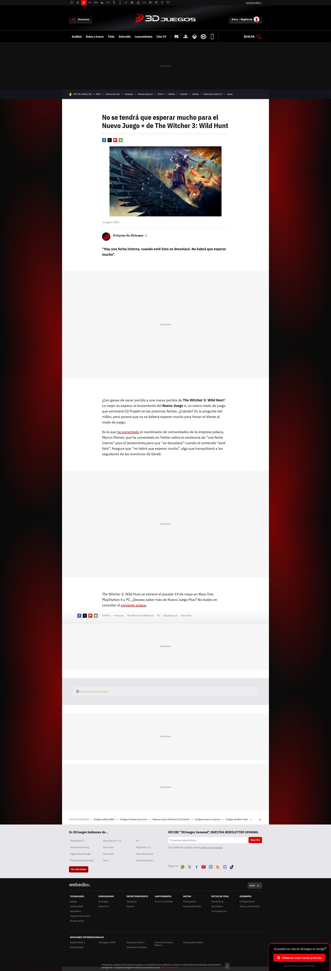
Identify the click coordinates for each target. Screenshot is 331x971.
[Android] (212, 36)
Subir (252, 885)
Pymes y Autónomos (249, 906)
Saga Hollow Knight (80, 853)
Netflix (171, 94)
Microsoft (108, 853)
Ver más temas (78, 869)
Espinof (130, 906)
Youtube (203, 866)
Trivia (111, 36)
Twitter (110, 140)
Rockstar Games (145, 860)
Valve (230, 94)
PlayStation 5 (77, 840)
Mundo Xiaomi (77, 920)
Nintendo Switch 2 (213, 94)
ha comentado (128, 432)
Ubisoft (183, 94)
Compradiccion (219, 911)
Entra (235, 19)
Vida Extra (103, 906)
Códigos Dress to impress (207, 819)
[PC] (176, 36)
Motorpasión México (193, 942)
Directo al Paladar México (164, 944)
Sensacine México (135, 942)
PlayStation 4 (170, 615)
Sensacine (132, 901)
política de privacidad (212, 847)
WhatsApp (182, 866)
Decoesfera (217, 906)
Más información (169, 967)
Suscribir (255, 839)
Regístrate (246, 19)
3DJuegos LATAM (107, 942)
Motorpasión (189, 901)
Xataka (73, 901)
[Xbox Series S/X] (194, 36)
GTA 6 (160, 94)
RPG (98, 94)
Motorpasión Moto (192, 906)
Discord (225, 866)
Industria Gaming (79, 847)
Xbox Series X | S (112, 840)
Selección (125, 36)
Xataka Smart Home (80, 916)
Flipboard (115, 140)
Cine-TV (161, 36)
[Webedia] (79, 884)
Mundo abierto (145, 94)
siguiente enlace (133, 605)
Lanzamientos (143, 36)
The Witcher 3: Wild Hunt (140, 615)
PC (158, 615)
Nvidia (195, 94)
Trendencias (217, 901)
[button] (130, 235)
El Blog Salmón (247, 901)
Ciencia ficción (112, 94)
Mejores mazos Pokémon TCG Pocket (171, 819)
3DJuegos (165, 18)
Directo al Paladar (164, 901)
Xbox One (186, 615)
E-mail (121, 140)
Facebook (104, 140)
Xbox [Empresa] (144, 853)
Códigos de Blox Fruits (236, 819)
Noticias (119, 615)
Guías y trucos (95, 36)
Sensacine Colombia (137, 947)
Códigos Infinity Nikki (104, 819)
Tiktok (231, 866)
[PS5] (185, 36)
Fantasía (129, 94)
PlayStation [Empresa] (82, 860)
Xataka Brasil (76, 947)
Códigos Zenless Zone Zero (133, 819)
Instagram (210, 866)
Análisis (77, 36)
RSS (217, 866)
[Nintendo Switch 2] (203, 36)
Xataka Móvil (76, 906)
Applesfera (75, 911)
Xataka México (77, 942)
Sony (105, 860)
